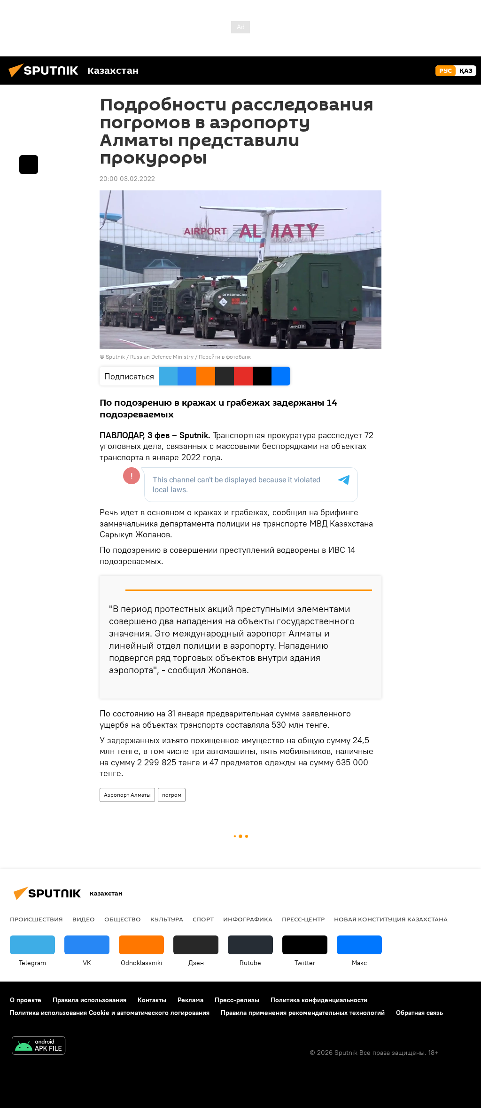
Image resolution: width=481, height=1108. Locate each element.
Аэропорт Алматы (127, 794)
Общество (122, 919)
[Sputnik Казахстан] (46, 78)
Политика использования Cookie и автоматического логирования (109, 1012)
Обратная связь (419, 1012)
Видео (83, 919)
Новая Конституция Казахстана (391, 919)
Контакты (152, 1000)
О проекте (25, 1000)
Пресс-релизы (237, 1000)
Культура (166, 919)
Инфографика (247, 919)
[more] (366, 687)
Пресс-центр (303, 919)
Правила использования (89, 1000)
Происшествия (36, 919)
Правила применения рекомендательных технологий (303, 1012)
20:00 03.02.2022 (127, 178)
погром (171, 794)
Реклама (190, 1000)
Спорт (203, 919)
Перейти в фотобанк (225, 356)
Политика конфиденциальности (319, 1000)
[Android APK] (38, 1046)
